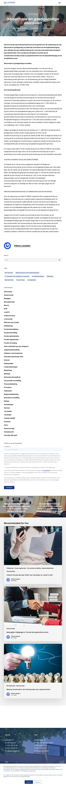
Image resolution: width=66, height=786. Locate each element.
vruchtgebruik (32, 280)
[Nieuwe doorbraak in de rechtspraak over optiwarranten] (33, 671)
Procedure (7, 387)
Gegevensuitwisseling (12, 350)
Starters (7, 408)
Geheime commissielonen (13, 353)
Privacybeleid (6, 771)
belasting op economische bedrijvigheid (27, 272)
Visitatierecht (9, 432)
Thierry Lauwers (21, 28)
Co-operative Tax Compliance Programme (17, 276)
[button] (59, 3)
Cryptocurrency (9, 315)
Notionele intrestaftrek (12, 377)
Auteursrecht (8, 295)
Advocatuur (8, 292)
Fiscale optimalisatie (11, 336)
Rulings (6, 401)
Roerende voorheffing (11, 398)
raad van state (9, 280)
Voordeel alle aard (10, 435)
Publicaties (50, 276)
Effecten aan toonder (11, 322)
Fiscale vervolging (10, 343)
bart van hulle (9, 272)
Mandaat (7, 374)
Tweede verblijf (9, 418)
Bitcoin (6, 305)
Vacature (7, 422)
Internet (7, 360)
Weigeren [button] (37, 782)
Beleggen (7, 298)
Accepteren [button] (28, 782)
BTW (5, 309)
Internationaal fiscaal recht (13, 357)
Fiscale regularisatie (11, 339)
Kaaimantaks (8, 363)
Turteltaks (7, 415)
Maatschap (8, 370)
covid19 (7, 312)
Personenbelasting (10, 384)
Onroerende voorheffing (12, 380)
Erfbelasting (8, 326)
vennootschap (20, 280)
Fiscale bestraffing (10, 333)
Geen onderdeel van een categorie (16, 346)
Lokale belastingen (10, 367)
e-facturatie (8, 319)
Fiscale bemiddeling (11, 329)
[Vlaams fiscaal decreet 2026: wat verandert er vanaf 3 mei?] (33, 555)
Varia (6, 425)
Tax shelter (8, 411)
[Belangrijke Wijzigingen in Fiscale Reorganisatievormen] (33, 614)
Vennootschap (33, 14)
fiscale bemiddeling (38, 276)
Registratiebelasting (11, 394)
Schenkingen (8, 404)
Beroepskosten (9, 302)
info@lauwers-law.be (12, 751)
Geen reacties (47, 28)
